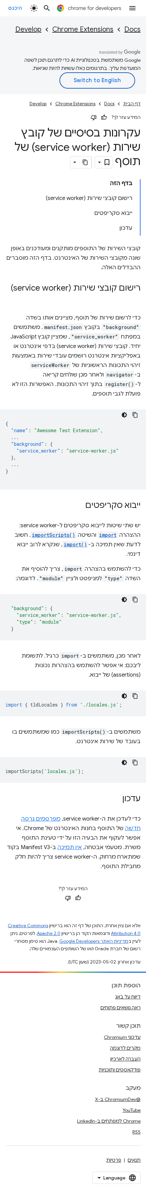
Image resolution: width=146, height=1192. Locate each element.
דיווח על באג (128, 997)
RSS (136, 1132)
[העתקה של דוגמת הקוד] (135, 414)
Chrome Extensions (82, 29)
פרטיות (113, 1160)
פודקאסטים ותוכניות (120, 1070)
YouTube (132, 1110)
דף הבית (132, 104)
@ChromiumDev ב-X (118, 1099)
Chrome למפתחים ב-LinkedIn (109, 1121)
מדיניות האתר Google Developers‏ (93, 941)
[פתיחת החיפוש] (47, 8)
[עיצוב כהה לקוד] (124, 414)
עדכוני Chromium (122, 1037)
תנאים (134, 1160)
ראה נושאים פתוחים (121, 1008)
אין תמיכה (69, 847)
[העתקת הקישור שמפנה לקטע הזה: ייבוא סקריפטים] (78, 506)
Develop (28, 29)
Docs (132, 29)
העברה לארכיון (125, 1059)
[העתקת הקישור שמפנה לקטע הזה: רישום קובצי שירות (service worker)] (134, 298)
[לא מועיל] (94, 117)
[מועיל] (104, 117)
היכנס (15, 8)
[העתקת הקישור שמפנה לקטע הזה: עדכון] (115, 799)
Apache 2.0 (48, 933)
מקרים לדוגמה (125, 1048)
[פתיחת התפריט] (132, 8)
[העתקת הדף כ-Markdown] (85, 162)
